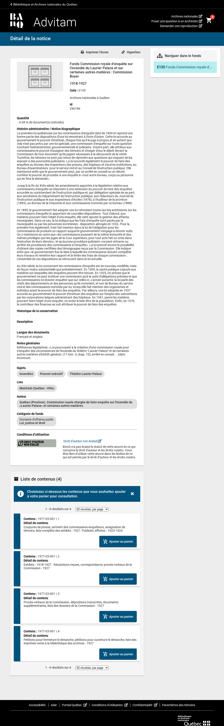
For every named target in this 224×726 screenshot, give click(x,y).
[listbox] (77, 373)
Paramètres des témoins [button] (178, 705)
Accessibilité (37, 705)
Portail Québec (75, 705)
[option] (26, 373)
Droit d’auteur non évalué (80, 441)
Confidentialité (146, 705)
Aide (54, 705)
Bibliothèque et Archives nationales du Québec (44, 4)
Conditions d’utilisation (111, 705)
